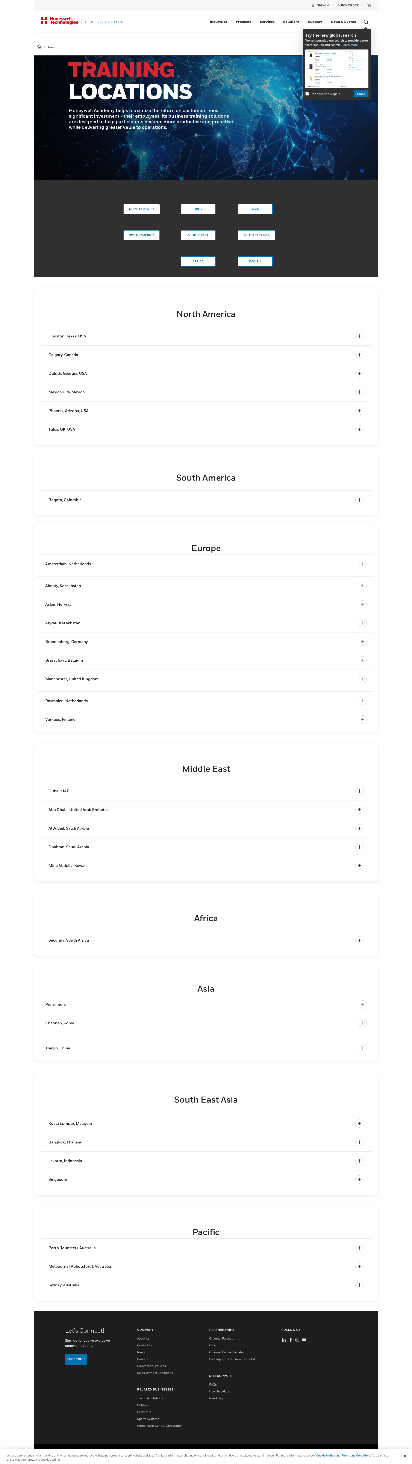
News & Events (343, 21)
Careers (142, 1359)
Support (315, 21)
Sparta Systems (148, 1419)
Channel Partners (221, 1338)
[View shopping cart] (369, 5)
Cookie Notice (325, 1455)
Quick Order (348, 5)
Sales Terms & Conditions (155, 1372)
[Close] (405, 1456)
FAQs (213, 1384)
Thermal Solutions (150, 1398)
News (141, 1352)
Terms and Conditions (356, 1455)
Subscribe (76, 1359)
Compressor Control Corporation (160, 1425)
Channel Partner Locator (226, 1352)
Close (361, 94)
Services (267, 21)
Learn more (349, 44)
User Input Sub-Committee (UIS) (232, 1359)
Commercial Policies (151, 1366)
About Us (143, 1338)
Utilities (142, 1405)
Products (243, 21)
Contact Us (145, 1345)
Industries (218, 21)
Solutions (291, 21)
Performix (144, 1412)
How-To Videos (219, 1391)
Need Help (216, 1398)
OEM (212, 1345)
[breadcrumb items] (39, 47)
